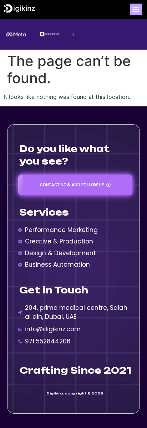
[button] (136, 9)
